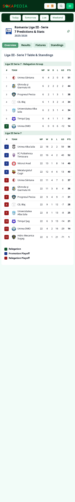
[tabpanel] (37, 157)
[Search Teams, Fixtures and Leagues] (61, 6)
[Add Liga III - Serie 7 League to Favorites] (68, 31)
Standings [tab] (57, 45)
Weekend (58, 17)
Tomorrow (30, 17)
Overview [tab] (10, 45)
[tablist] (33, 45)
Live (44, 17)
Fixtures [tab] (40, 45)
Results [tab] (25, 45)
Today (15, 17)
